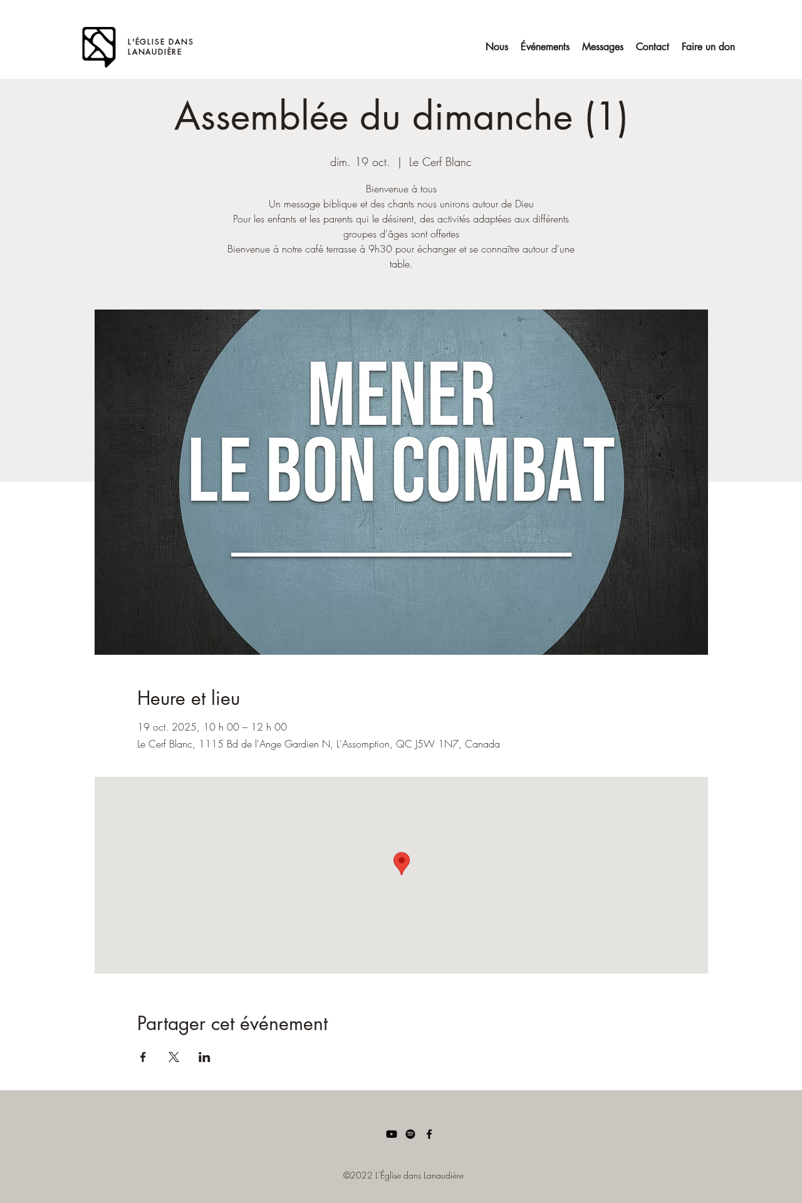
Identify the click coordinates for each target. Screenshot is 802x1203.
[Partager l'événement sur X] (174, 1057)
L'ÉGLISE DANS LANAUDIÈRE (161, 46)
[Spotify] (410, 1134)
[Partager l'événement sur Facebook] (143, 1057)
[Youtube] (391, 1134)
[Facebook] (429, 1134)
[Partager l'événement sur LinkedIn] (205, 1057)
